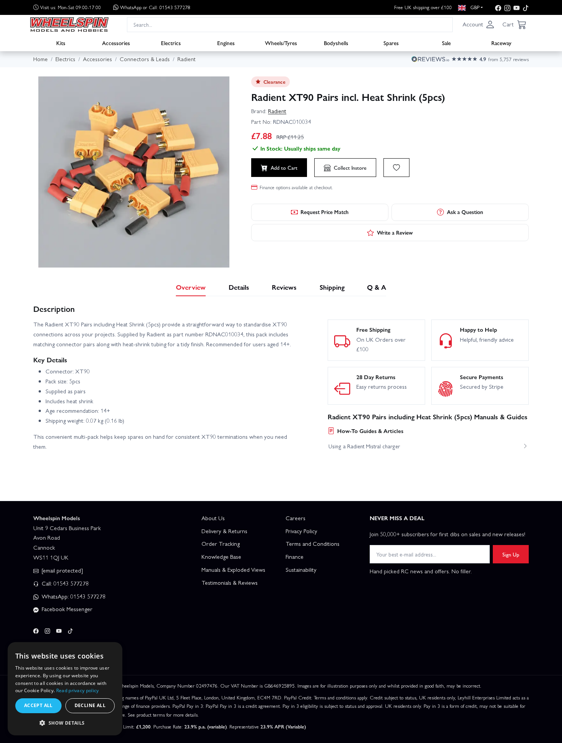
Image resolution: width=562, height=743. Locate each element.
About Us (213, 518)
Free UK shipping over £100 (423, 7)
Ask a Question (465, 212)
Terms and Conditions (312, 543)
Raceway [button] (501, 42)
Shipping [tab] (332, 287)
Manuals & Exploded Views (233, 569)
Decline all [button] (90, 705)
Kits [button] (60, 42)
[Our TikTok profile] (526, 7)
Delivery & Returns (224, 531)
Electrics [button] (171, 42)
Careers (295, 518)
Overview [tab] (191, 287)
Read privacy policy (77, 690)
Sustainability (301, 569)
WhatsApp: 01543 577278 (73, 596)
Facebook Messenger (66, 609)
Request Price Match (324, 212)
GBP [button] (474, 7)
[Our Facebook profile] (498, 7)
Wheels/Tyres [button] (281, 42)
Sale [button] (446, 42)
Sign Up (510, 554)
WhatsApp (155, 7)
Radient (277, 111)
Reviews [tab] (284, 287)
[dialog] (65, 688)
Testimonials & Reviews (229, 582)
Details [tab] (239, 287)
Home (40, 59)
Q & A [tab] (376, 287)
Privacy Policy (301, 531)
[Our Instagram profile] (507, 7)
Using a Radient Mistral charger (364, 446)
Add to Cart (284, 167)
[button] (479, 24)
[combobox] (290, 24)
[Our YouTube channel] (516, 7)
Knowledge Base (221, 556)
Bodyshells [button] (336, 42)
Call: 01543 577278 (64, 583)
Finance (295, 556)
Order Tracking (220, 543)
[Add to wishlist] (396, 167)
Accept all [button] (38, 705)
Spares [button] (391, 42)
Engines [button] (226, 42)
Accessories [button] (116, 42)
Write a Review (395, 232)
